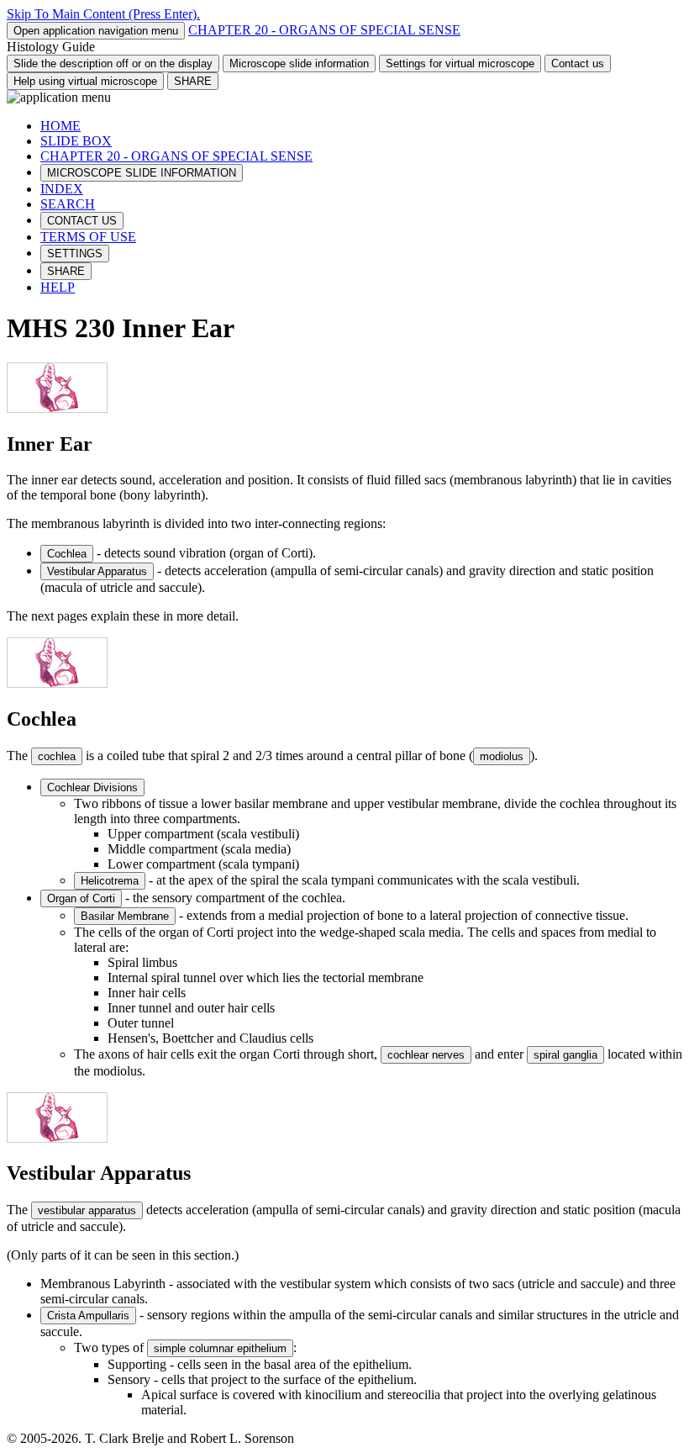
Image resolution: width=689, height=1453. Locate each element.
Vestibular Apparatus (97, 571)
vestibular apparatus (87, 1210)
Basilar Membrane (125, 916)
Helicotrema (110, 880)
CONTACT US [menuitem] (82, 220)
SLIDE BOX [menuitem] (76, 141)
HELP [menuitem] (57, 287)
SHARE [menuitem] (66, 271)
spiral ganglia (565, 1055)
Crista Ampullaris (88, 1315)
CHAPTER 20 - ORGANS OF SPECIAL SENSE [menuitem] (176, 156)
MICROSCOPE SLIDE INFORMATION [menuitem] (141, 172)
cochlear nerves (426, 1055)
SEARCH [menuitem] (67, 204)
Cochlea (67, 553)
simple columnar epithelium (220, 1348)
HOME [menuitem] (60, 126)
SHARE (193, 81)
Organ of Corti (81, 898)
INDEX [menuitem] (61, 189)
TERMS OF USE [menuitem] (88, 237)
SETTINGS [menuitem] (75, 253)
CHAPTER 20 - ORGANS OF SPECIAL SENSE (324, 30)
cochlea (57, 756)
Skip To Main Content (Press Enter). (103, 14)
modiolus (501, 756)
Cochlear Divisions (92, 787)
